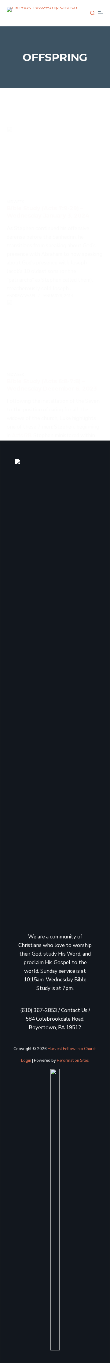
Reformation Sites (73, 1060)
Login (26, 1060)
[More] (100, 13)
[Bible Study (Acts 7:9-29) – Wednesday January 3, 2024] (55, 162)
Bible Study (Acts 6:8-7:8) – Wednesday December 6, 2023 (52, 385)
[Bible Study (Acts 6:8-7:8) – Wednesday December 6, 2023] (55, 335)
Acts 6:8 (21, 435)
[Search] (92, 13)
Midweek (15, 201)
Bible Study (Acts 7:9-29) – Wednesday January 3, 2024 (48, 212)
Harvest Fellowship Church (72, 1049)
